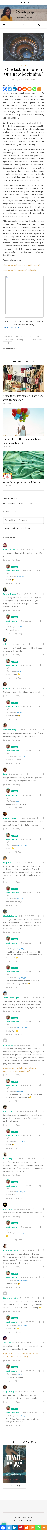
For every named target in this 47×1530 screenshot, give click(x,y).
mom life (7, 343)
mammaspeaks (10, 818)
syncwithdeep (9, 729)
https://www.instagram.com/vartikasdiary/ (21, 265)
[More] (39, 89)
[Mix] (29, 89)
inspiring (20, 340)
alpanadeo (20, 1091)
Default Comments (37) (11, 503)
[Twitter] (10, 89)
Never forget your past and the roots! (23, 482)
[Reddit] (24, 89)
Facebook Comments (29, 503)
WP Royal (29, 1520)
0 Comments (29, 79)
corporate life (20, 336)
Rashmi (6, 688)
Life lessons (37, 340)
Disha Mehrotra (10, 1298)
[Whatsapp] (34, 89)
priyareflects (9, 1111)
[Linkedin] (15, 89)
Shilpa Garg (8, 1391)
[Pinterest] (19, 89)
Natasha (19, 1374)
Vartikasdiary (10, 349)
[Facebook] (5, 89)
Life (28, 340)
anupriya (7, 862)
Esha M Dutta (9, 594)
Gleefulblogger (10, 916)
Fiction (23, 65)
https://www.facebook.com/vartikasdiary (20, 270)
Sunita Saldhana (11, 1250)
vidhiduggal (8, 1158)
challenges (8, 336)
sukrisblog (8, 1209)
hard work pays (34, 336)
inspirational (8, 340)
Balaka (6, 644)
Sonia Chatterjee (11, 997)
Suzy (5, 774)
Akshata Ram (9, 549)
